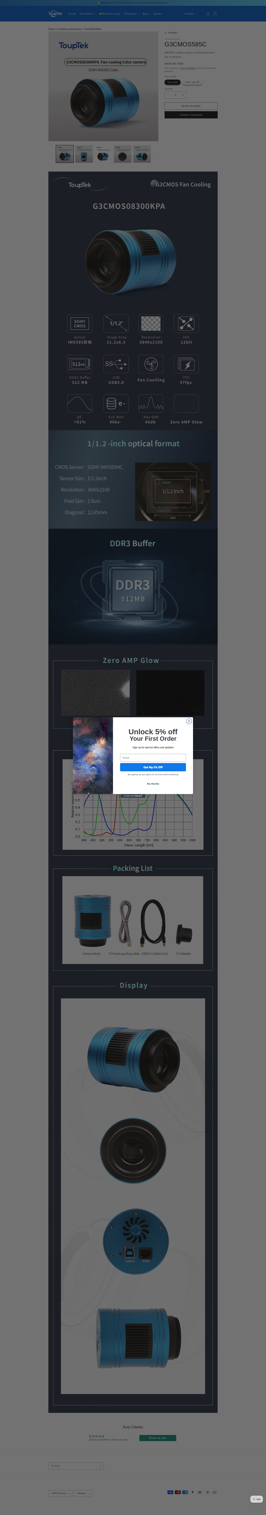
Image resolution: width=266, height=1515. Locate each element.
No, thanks (153, 783)
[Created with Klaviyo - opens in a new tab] (133, 796)
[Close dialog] (189, 721)
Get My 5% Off (153, 767)
